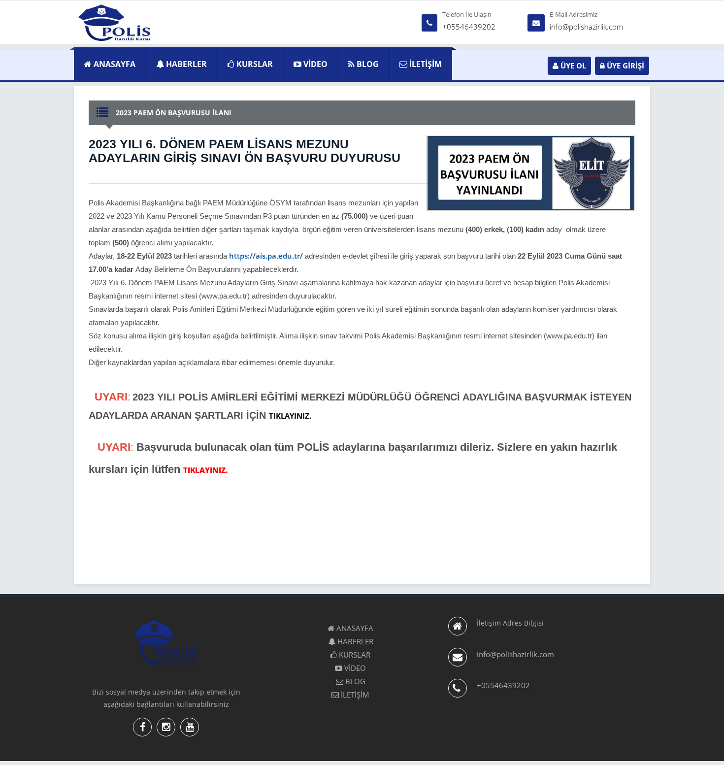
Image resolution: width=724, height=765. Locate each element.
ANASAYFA (113, 64)
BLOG (367, 64)
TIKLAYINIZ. (290, 416)
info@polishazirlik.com (586, 27)
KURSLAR (253, 64)
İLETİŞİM (424, 64)
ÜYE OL (572, 65)
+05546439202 (468, 27)
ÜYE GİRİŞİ (624, 65)
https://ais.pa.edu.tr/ (267, 256)
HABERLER (185, 64)
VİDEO (314, 64)
